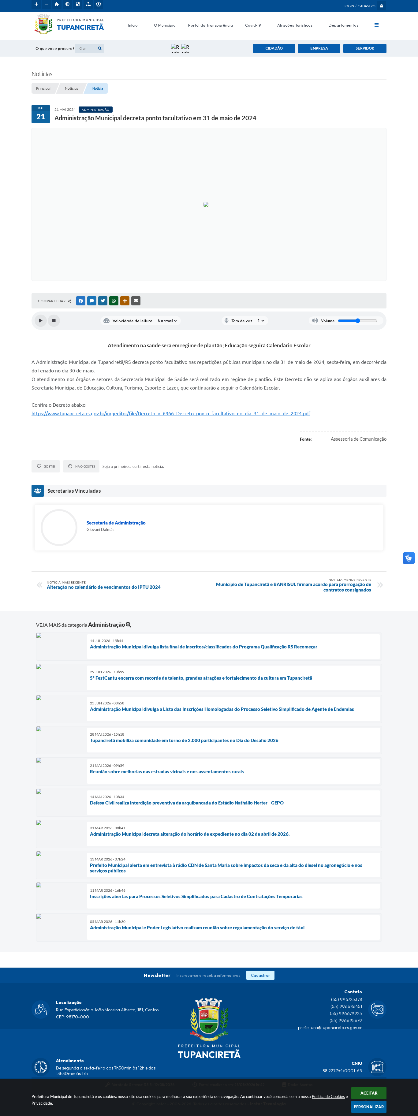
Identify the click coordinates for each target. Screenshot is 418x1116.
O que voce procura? (55, 48)
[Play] (41, 321)
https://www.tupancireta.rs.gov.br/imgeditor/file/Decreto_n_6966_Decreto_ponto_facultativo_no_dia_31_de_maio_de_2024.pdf (171, 413)
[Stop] (54, 321)
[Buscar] (99, 48)
